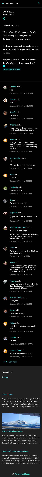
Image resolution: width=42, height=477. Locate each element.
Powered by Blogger (22, 474)
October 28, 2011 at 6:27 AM (21, 256)
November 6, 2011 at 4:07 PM (21, 357)
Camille (13, 337)
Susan (12, 248)
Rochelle (13, 87)
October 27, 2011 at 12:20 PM (21, 93)
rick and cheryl (15, 350)
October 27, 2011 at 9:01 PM (21, 221)
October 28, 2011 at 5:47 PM (21, 317)
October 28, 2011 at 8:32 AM (21, 275)
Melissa (13, 139)
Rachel (12, 310)
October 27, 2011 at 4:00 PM (21, 181)
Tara (12, 175)
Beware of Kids (12, 3)
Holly (12, 323)
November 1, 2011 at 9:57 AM (21, 344)
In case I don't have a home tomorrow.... (15, 451)
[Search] (39, 3)
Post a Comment (9, 362)
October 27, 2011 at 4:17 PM (21, 194)
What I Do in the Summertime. (12, 431)
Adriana (13, 99)
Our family (14, 187)
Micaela (13, 281)
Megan (12, 262)
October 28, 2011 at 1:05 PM (21, 291)
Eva (11, 200)
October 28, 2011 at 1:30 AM (21, 241)
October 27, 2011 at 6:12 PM (21, 206)
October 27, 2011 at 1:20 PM (21, 152)
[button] (4, 18)
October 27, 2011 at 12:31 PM (21, 106)
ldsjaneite (13, 213)
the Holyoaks (15, 158)
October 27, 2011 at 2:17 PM (21, 168)
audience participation (11, 69)
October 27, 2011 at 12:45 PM (21, 119)
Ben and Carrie (15, 297)
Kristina (13, 125)
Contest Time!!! (7, 394)
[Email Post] (4, 67)
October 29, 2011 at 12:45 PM (21, 331)
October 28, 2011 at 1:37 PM (21, 304)
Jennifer (13, 112)
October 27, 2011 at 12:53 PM (21, 133)
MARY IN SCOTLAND (18, 227)
